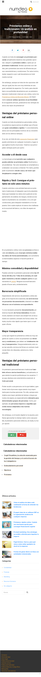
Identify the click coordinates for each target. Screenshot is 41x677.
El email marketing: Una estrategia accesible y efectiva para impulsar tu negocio (26, 534)
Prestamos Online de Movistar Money (15, 97)
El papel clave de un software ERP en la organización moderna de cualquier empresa (26, 515)
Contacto (4, 655)
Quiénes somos (6, 663)
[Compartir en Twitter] (18, 50)
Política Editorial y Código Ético (10, 667)
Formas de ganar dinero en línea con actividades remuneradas (26, 553)
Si (13, 435)
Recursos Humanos (10, 581)
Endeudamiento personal (13, 466)
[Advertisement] (20, 230)
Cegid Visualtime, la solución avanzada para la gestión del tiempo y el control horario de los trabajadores (20, 458)
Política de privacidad (7, 661)
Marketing (7, 577)
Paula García (16, 37)
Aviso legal (4, 659)
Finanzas (6, 572)
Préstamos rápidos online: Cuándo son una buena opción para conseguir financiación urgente (25, 524)
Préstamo (7, 474)
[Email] (29, 50)
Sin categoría (8, 586)
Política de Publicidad (7, 665)
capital (13, 281)
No (23, 435)
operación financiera (27, 139)
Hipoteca (7, 470)
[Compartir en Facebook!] (12, 50)
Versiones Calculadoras (8, 671)
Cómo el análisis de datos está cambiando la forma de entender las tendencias (26, 505)
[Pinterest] (23, 50)
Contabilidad (7, 567)
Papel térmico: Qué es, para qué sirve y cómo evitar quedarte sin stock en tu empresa (25, 544)
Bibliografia (4, 669)
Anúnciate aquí (5, 657)
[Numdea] (20, 9)
